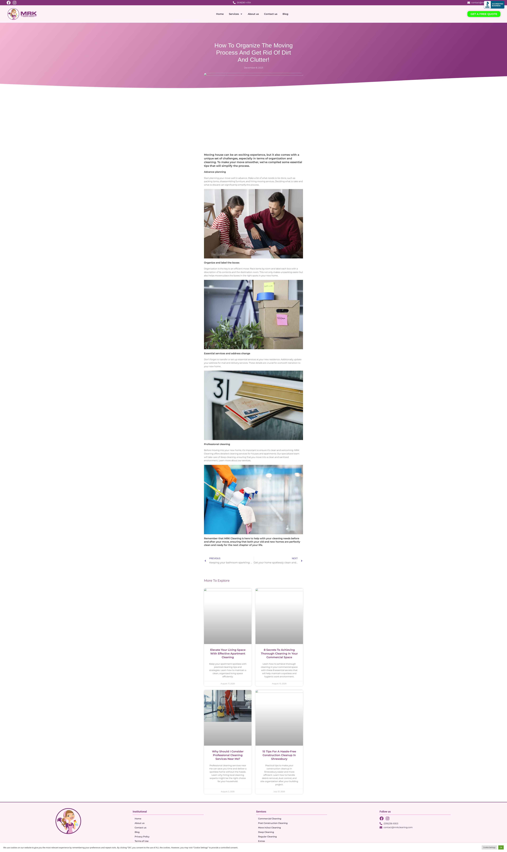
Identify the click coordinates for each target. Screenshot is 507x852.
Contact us (270, 14)
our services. (244, 460)
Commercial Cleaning (269, 818)
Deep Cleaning (266, 832)
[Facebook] (9, 3)
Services (234, 14)
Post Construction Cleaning (273, 823)
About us (253, 14)
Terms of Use (142, 841)
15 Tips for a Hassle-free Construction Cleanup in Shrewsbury (279, 755)
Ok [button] (501, 847)
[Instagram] (15, 3)
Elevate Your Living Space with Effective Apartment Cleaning (227, 653)
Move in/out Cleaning (269, 827)
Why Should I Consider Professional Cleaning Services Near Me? (227, 755)
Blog (285, 14)
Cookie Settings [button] (489, 847)
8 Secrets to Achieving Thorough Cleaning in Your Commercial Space (279, 653)
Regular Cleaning (267, 836)
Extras (261, 841)
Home (220, 14)
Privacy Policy (142, 836)
